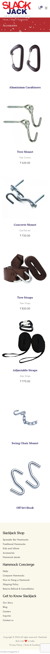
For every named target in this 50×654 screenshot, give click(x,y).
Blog (5, 606)
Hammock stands (11, 557)
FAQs (5, 571)
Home (5, 19)
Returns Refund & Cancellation (18, 588)
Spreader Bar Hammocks (15, 539)
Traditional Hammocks (14, 544)
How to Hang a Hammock (16, 580)
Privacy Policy (15, 644)
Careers (7, 611)
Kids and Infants (11, 548)
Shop (13, 19)
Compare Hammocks (13, 575)
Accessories (8, 552)
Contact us (8, 620)
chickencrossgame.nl (9, 651)
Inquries (7, 615)
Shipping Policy (10, 584)
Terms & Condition (32, 644)
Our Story (8, 602)
